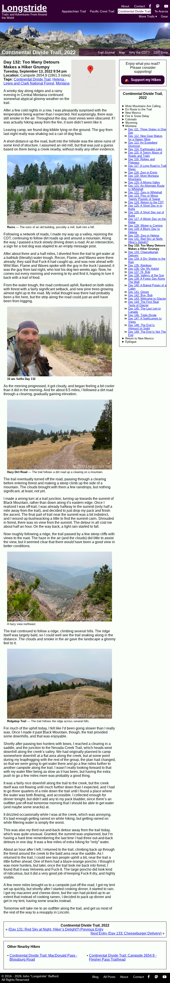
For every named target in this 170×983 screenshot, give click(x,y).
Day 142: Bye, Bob (140, 295)
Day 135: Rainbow (139, 265)
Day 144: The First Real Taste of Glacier (143, 303)
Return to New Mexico (139, 338)
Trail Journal (106, 52)
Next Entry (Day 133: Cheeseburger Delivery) (126, 933)
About (125, 6)
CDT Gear (161, 52)
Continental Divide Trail (134, 11)
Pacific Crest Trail (102, 11)
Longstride (24, 8)
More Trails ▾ (148, 16)
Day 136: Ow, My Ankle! (143, 268)
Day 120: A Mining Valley (144, 182)
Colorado (131, 119)
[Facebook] (150, 6)
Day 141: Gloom (138, 292)
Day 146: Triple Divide (142, 315)
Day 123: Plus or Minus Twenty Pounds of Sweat (144, 197)
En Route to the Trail (138, 109)
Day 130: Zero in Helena (143, 235)
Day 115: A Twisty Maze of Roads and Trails (145, 154)
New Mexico (133, 112)
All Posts (109, 977)
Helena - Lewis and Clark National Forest (35, 81)
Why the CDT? (139, 52)
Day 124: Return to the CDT (146, 202)
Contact (139, 6)
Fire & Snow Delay (137, 116)
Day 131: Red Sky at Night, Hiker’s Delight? (145, 240)
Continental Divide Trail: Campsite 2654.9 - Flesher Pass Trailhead (122, 957)
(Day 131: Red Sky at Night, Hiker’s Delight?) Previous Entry (55, 929)
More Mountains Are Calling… (144, 106)
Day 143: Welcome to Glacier (147, 298)
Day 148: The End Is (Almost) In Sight (141, 326)
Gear (164, 16)
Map (122, 52)
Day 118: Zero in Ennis (142, 172)
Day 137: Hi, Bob (139, 272)
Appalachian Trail (74, 11)
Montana (63, 83)
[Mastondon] (158, 6)
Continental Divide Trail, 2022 (39, 52)
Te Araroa (161, 11)
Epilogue (130, 341)
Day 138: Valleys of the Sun (146, 275)
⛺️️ (143, 80)
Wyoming (131, 122)
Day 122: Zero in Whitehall (145, 192)
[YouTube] (166, 6)
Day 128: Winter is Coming (145, 225)
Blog (95, 977)
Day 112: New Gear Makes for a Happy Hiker (145, 137)
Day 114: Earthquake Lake (145, 149)
